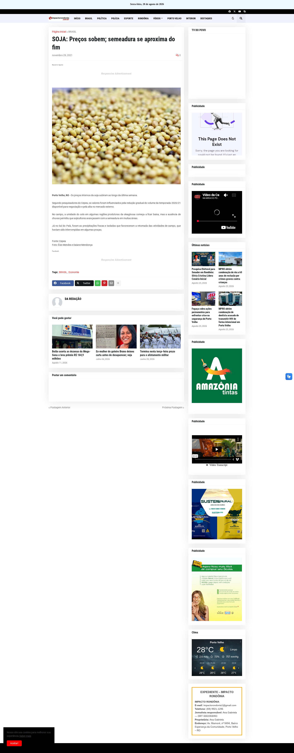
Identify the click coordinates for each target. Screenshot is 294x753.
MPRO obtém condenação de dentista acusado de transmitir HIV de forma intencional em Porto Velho (229, 317)
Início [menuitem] (77, 18)
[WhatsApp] (98, 283)
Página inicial (59, 32)
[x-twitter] (234, 11)
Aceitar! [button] (14, 743)
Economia (74, 272)
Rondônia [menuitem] (143, 18)
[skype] (245, 11)
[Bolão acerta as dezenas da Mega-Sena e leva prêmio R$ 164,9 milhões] (72, 336)
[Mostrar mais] (118, 283)
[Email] (111, 283)
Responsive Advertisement (116, 73)
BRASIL (72, 32)
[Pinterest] (104, 283)
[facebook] (229, 11)
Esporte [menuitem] (128, 18)
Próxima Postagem (172, 407)
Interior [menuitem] (191, 18)
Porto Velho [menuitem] (174, 18)
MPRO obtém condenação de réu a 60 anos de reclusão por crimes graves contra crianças (230, 276)
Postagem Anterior (60, 407)
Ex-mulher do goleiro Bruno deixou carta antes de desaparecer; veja (115, 353)
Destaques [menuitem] (206, 18)
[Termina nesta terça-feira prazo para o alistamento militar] (160, 336)
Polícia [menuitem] (115, 18)
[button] (233, 18)
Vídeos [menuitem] (157, 18)
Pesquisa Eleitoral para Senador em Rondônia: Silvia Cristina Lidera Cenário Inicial (203, 274)
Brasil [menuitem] (88, 18)
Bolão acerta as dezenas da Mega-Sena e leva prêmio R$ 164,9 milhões (71, 355)
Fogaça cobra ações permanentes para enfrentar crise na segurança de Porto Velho (202, 315)
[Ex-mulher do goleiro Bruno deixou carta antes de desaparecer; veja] (116, 336)
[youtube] (239, 11)
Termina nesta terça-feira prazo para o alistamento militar (157, 353)
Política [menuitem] (102, 18)
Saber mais (25, 736)
